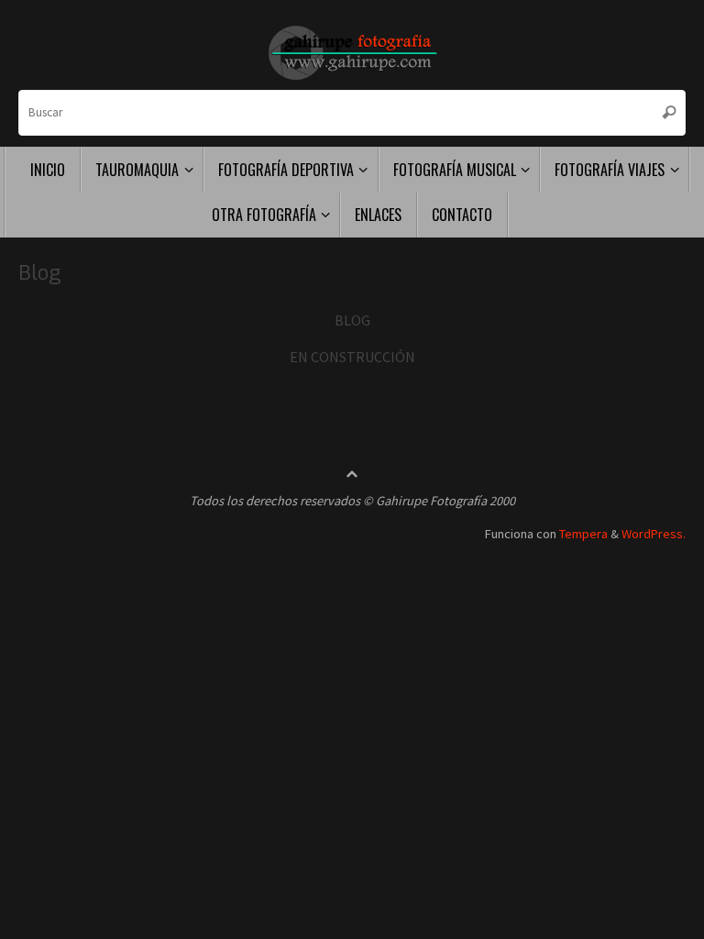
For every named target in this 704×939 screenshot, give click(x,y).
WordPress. (654, 533)
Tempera (583, 533)
